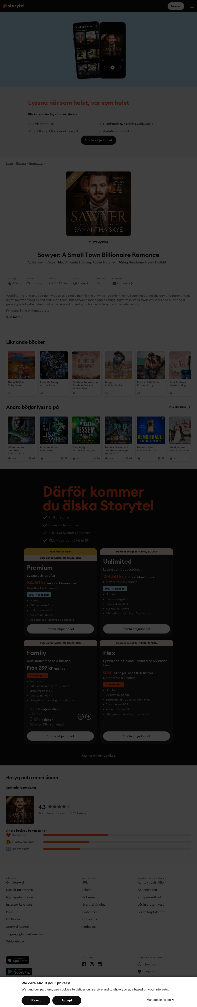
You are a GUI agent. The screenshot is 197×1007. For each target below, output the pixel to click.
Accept (67, 1000)
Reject (36, 1000)
